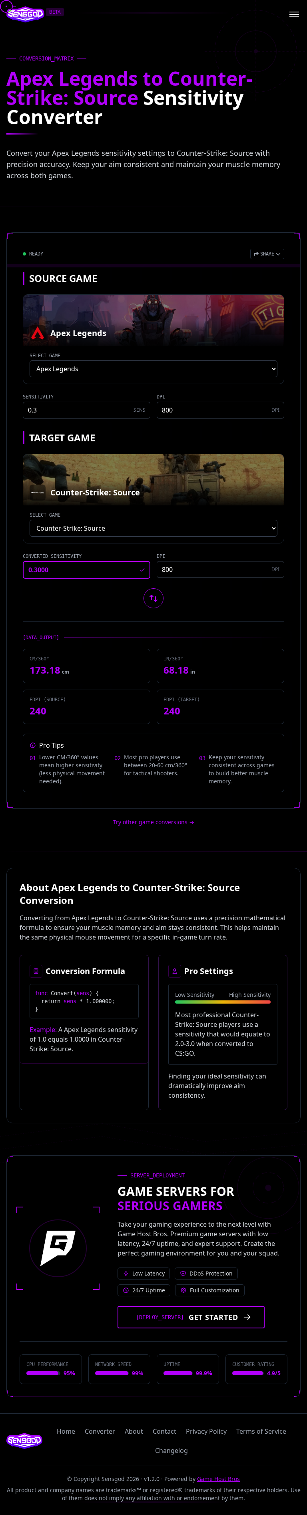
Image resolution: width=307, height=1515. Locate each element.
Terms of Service (261, 1431)
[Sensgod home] (25, 14)
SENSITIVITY (38, 397)
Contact (164, 1431)
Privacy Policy (206, 1431)
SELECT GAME (45, 355)
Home (66, 1431)
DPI (161, 397)
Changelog (171, 1450)
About (134, 1431)
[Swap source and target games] (153, 598)
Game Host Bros (218, 1479)
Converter (100, 1431)
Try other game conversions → (153, 822)
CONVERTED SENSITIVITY (52, 556)
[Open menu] (294, 14)
